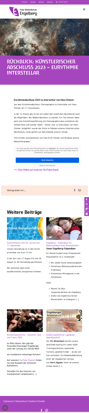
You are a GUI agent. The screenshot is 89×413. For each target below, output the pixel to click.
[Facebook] (74, 190)
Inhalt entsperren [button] (47, 160)
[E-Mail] (79, 190)
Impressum (8, 401)
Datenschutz (21, 401)
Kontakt (41, 401)
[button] (5, 408)
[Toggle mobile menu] (84, 9)
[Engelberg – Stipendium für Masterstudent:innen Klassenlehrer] (64, 228)
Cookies (32, 401)
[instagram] (46, 410)
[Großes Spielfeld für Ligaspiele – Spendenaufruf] (64, 320)
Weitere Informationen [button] (47, 165)
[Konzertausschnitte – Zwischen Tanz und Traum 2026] (25, 320)
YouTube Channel (27, 360)
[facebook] (41, 410)
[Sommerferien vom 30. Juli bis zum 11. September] (25, 228)
